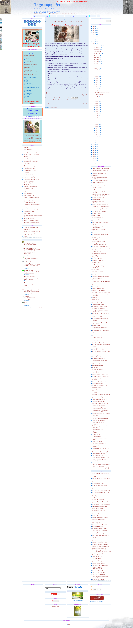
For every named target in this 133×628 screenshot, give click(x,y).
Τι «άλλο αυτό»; (96, 434)
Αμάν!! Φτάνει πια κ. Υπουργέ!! (100, 180)
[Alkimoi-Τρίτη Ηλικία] (1, 24)
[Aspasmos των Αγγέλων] (1, 26)
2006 (94, 163)
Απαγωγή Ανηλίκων (28, 70)
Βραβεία (73, 16)
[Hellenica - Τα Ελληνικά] (1, 31)
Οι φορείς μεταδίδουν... (98, 362)
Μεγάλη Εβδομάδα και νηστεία (100, 517)
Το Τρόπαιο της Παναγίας (98, 574)
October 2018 (97, 49)
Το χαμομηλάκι (47, 4)
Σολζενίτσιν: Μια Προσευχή (99, 548)
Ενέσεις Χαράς (96, 220)
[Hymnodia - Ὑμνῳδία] (1, 33)
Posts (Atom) (54, 107)
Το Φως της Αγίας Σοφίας (98, 453)
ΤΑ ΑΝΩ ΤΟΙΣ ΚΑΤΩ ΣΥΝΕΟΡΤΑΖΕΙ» (97, 557)
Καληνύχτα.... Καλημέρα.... (30, 177)
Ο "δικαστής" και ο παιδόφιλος (99, 306)
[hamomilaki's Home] (1, 18)
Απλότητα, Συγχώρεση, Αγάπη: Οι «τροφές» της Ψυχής (100, 186)
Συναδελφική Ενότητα (30, 248)
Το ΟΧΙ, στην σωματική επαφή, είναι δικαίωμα (102, 93)
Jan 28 (97, 76)
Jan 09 (97, 120)
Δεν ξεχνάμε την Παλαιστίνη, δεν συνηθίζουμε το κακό (32, 272)
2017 (94, 140)
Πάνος (82, 16)
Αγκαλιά (50, 99)
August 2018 (97, 53)
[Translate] (1, 22)
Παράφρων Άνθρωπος (97, 383)
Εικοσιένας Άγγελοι (29, 159)
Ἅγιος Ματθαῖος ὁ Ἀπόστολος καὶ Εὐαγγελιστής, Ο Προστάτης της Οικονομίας (100, 170)
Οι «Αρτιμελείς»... (28, 193)
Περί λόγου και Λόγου (97, 389)
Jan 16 (97, 105)
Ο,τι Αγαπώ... (95, 334)
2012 (94, 150)
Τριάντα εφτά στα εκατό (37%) (31, 222)
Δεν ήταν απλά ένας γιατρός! (99, 208)
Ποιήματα (86, 16)
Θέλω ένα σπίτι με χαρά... (30, 176)
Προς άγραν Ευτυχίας (97, 540)
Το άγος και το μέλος (29, 218)
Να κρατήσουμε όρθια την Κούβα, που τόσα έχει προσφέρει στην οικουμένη (32, 266)
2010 (94, 154)
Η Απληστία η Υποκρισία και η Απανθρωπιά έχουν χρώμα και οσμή (101, 247)
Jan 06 (97, 126)
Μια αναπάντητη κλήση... (98, 519)
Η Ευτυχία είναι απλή (29, 167)
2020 (94, 39)
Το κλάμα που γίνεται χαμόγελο (100, 452)
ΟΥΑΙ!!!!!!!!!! (95, 373)
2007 (94, 161)
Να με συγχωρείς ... (97, 299)
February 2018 (97, 66)
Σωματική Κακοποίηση (29, 55)
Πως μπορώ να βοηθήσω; (98, 398)
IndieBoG (26, 296)
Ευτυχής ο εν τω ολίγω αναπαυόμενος (98, 226)
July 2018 (96, 55)
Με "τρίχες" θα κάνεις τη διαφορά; (101, 292)
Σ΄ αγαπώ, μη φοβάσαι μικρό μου (32, 204)
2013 (94, 148)
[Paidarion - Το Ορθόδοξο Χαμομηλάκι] (1, 42)
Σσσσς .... (26, 236)
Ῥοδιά (25, 302)
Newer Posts (48, 103)
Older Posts (86, 103)
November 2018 (97, 47)
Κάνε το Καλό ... (96, 513)
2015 (94, 144)
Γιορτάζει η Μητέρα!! (29, 158)
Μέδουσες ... (95, 297)
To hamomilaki (27, 242)
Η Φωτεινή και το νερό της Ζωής (100, 501)
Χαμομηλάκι (85, 95)
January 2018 (97, 68)
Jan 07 (97, 124)
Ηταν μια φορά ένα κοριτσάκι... (100, 506)
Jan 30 (97, 72)
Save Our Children (60, 16)
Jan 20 (97, 97)
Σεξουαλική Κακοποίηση (29, 57)
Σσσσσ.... (26, 206)
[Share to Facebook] (76, 98)
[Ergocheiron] (1, 29)
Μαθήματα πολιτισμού (98, 288)
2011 (94, 152)
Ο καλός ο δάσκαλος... (97, 325)
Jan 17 (97, 103)
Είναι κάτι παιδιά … (97, 217)
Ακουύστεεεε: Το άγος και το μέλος (32, 233)
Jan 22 (97, 88)
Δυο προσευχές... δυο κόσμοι (99, 211)
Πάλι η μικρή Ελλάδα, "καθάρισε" (100, 381)
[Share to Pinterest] (77, 98)
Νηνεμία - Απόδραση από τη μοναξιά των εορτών (30, 187)
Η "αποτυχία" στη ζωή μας (98, 232)
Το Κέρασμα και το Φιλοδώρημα (100, 565)
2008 (94, 158)
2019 (94, 41)
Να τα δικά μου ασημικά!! (98, 521)
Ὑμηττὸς (26, 283)
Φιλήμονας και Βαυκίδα (98, 579)
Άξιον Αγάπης (27, 229)
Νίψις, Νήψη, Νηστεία (97, 523)
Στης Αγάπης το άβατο (29, 211)
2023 (94, 32)
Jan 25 (97, 82)
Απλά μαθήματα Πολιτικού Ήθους (100, 473)
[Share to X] (74, 98)
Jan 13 (97, 111)
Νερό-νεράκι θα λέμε (97, 302)
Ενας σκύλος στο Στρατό (98, 219)
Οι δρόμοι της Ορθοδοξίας (98, 342)
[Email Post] (68, 97)
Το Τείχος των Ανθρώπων (98, 572)
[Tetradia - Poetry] (1, 47)
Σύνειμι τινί (27, 213)
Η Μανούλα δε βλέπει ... (30, 234)
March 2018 (97, 64)
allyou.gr (47, 93)
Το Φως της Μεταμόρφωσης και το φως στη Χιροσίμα (100, 576)
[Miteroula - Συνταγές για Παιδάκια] (1, 36)
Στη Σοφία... (27, 208)
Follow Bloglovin (55, 606)
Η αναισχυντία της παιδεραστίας (100, 489)
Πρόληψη (27, 58)
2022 (94, 35)
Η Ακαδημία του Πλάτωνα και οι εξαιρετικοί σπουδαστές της (100, 243)
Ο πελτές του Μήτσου (97, 526)
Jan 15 (97, 107)
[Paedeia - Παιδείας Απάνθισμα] (1, 40)
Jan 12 (97, 113)
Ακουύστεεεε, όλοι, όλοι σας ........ (32, 231)
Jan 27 (97, 78)
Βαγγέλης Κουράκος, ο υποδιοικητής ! (29, 298)
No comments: (62, 97)
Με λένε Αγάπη (27, 184)
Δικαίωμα (55, 99)
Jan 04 (97, 130)
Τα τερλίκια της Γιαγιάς (98, 422)
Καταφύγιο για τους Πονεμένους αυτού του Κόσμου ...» (100, 277)
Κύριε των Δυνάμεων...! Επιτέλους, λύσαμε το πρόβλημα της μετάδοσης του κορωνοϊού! (101, 281)
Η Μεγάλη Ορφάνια (97, 258)
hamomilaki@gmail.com (40, 13)
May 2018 (96, 59)
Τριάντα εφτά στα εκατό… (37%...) (101, 457)
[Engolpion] (1, 27)
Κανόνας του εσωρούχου (31, 59)
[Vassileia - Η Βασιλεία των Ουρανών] (1, 49)
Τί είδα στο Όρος (96, 436)
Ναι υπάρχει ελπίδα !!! (98, 301)
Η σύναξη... (26, 172)
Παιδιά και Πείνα (96, 539)
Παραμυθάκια (93, 16)
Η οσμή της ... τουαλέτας (98, 260)
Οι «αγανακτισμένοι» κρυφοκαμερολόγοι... (97, 336)
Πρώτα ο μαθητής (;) (97, 396)
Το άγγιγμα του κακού (97, 441)
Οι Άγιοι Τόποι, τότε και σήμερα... (100, 341)
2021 (94, 37)
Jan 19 (97, 99)
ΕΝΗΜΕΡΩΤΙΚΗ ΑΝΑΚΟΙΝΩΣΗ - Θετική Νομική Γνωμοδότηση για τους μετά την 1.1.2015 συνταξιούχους (32, 251)
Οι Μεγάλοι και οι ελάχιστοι (99, 349)
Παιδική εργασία (27, 68)
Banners (77, 16)
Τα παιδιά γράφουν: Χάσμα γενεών (101, 560)
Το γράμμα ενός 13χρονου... (99, 562)
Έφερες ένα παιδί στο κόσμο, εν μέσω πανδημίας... (100, 230)
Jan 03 (97, 132)
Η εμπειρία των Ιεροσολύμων (99, 253)
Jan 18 (97, 101)
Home (67, 103)
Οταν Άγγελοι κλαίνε (97, 371)
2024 (94, 30)
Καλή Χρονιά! (95, 274)
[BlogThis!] (73, 98)
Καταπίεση (60, 99)
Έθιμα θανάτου (96, 215)
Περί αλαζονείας (96, 387)
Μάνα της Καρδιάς (28, 183)
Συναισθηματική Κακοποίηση (30, 64)
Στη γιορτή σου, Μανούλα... (99, 401)
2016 (94, 142)
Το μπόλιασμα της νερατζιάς (31, 304)
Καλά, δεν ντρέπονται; (98, 273)
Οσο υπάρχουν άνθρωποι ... (99, 532)
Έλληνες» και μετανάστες (98, 481)
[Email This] (71, 98)
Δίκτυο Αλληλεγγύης (29, 276)
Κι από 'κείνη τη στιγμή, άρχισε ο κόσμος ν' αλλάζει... (32, 180)
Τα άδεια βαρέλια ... (97, 555)
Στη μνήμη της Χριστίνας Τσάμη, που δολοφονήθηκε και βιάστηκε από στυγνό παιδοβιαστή (101, 551)
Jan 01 (97, 136)
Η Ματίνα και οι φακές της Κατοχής (101, 490)
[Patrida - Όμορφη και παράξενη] (1, 43)
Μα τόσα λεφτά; (96, 285)
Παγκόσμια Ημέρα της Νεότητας (31, 197)
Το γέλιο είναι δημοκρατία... (99, 443)
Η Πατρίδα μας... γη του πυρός (31, 170)
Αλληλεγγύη (68, 16)
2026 (94, 26)
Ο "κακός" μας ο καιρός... (98, 308)
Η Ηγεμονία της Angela (98, 257)
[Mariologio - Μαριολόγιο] (1, 34)
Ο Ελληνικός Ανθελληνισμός (99, 317)
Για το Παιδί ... (53, 16)
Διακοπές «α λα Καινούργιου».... (100, 210)
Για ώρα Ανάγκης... (45, 16)
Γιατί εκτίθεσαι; (96, 199)
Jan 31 (97, 70)
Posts (93, 587)
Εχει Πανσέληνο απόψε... (98, 483)
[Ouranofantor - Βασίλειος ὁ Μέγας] (1, 38)
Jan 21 (97, 91)
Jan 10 (97, 118)
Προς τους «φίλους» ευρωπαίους (100, 542)
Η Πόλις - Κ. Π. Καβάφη (98, 499)
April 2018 (96, 61)
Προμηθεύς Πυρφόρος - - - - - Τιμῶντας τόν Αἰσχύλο (31, 201)
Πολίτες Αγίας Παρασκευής (31, 289)
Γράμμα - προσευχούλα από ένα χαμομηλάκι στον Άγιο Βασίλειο (100, 205)
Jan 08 (97, 122)
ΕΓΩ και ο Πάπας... (97, 213)
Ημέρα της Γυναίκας (97, 264)
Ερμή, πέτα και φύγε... (29, 165)
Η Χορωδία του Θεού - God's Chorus (101, 504)
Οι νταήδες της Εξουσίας (98, 356)
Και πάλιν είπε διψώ (97, 271)
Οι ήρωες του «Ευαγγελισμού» (99, 528)
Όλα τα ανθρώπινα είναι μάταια (100, 363)
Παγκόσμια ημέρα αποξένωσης (100, 374)
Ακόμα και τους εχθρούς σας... (99, 173)
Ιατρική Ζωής (95, 269)
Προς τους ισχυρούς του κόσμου (100, 544)
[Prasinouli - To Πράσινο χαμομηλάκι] (1, 45)
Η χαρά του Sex (96, 503)
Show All (40, 307)
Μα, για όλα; (95, 286)
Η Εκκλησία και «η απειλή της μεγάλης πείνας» (99, 250)
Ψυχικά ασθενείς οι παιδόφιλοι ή (100, 468)
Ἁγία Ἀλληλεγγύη (28, 270)
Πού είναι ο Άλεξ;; (28, 199)
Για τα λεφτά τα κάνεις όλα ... (100, 197)
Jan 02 (97, 134)
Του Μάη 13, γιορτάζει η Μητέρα (32, 220)
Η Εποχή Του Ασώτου (97, 255)
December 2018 (97, 45)
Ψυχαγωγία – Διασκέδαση (98, 466)
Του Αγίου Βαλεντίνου (98, 455)
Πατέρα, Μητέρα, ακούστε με (99, 385)
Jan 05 (97, 128)
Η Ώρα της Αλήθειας (97, 262)
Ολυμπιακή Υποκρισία (97, 365)
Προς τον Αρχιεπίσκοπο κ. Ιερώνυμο (101, 394)
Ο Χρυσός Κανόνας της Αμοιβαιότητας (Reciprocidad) (31, 244)
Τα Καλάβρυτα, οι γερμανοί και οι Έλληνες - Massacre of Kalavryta (101, 417)
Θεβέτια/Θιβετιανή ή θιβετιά (31, 258)
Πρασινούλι (27, 257)
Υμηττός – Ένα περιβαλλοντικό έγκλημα (31, 284)
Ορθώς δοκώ (95, 367)
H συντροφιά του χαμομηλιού (31, 227)
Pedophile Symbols (29, 61)
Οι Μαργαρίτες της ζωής (98, 348)
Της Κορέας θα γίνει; (97, 429)
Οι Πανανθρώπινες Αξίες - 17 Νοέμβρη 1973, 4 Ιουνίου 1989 (99, 359)
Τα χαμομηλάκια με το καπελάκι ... (101, 424)
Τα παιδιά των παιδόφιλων (99, 420)
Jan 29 (97, 74)
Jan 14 (97, 109)
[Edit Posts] (1, 20)
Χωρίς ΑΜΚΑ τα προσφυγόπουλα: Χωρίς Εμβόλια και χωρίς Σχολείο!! (101, 463)
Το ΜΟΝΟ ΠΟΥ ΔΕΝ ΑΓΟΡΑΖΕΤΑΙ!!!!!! (97, 568)
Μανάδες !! (95, 515)
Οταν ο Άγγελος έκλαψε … (99, 534)
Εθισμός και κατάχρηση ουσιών (30, 74)
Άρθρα (98, 16)
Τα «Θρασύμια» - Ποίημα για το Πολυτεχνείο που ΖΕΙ (100, 411)
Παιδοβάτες (95, 380)
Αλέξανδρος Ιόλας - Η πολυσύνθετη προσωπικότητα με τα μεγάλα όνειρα (31, 291)
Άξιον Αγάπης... (28, 149)
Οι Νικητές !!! (95, 355)
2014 (94, 146)
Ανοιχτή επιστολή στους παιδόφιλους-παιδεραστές (99, 183)
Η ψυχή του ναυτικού (29, 174)
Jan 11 (97, 115)
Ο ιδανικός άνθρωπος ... (29, 190)
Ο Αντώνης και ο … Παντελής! (99, 524)
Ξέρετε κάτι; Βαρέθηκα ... (98, 304)
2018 (94, 43)
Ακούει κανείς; (96, 175)
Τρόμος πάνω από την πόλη (99, 459)
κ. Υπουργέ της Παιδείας (98, 510)
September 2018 (98, 51)
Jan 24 (97, 84)
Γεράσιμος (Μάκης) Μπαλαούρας (29, 262)
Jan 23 (97, 86)
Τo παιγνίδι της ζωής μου (98, 405)
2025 (94, 28)
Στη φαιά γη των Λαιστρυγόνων (100, 403)
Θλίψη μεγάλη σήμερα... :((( (99, 508)
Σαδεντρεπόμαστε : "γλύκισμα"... (100, 399)
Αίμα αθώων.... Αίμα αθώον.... (31, 151)
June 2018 (96, 57)
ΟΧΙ (25, 191)
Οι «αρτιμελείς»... (96, 339)
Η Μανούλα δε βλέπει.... (30, 168)
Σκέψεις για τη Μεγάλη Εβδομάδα (100, 546)
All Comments (95, 589)
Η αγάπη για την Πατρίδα (98, 241)
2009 (94, 156)
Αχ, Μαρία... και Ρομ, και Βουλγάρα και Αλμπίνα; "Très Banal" (101, 194)
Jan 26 (97, 80)
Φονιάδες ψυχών (96, 461)
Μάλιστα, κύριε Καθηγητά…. (99, 290)
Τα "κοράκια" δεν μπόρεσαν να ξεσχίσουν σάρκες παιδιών (100, 407)
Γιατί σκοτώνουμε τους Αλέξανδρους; (98, 202)
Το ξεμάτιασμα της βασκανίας (99, 570)
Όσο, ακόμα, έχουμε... (97, 369)
